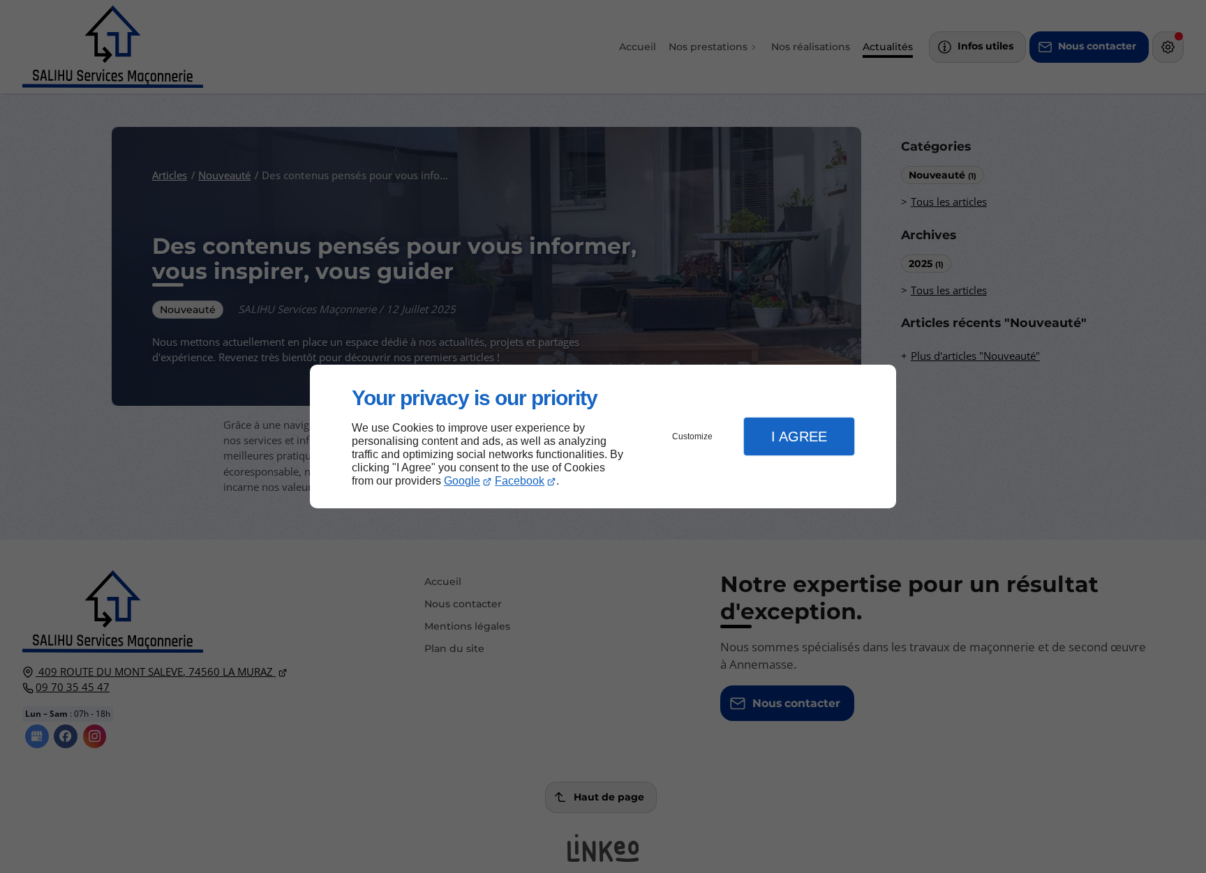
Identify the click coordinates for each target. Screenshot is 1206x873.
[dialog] (603, 437)
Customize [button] (692, 436)
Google (462, 481)
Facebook (519, 481)
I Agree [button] (799, 436)
